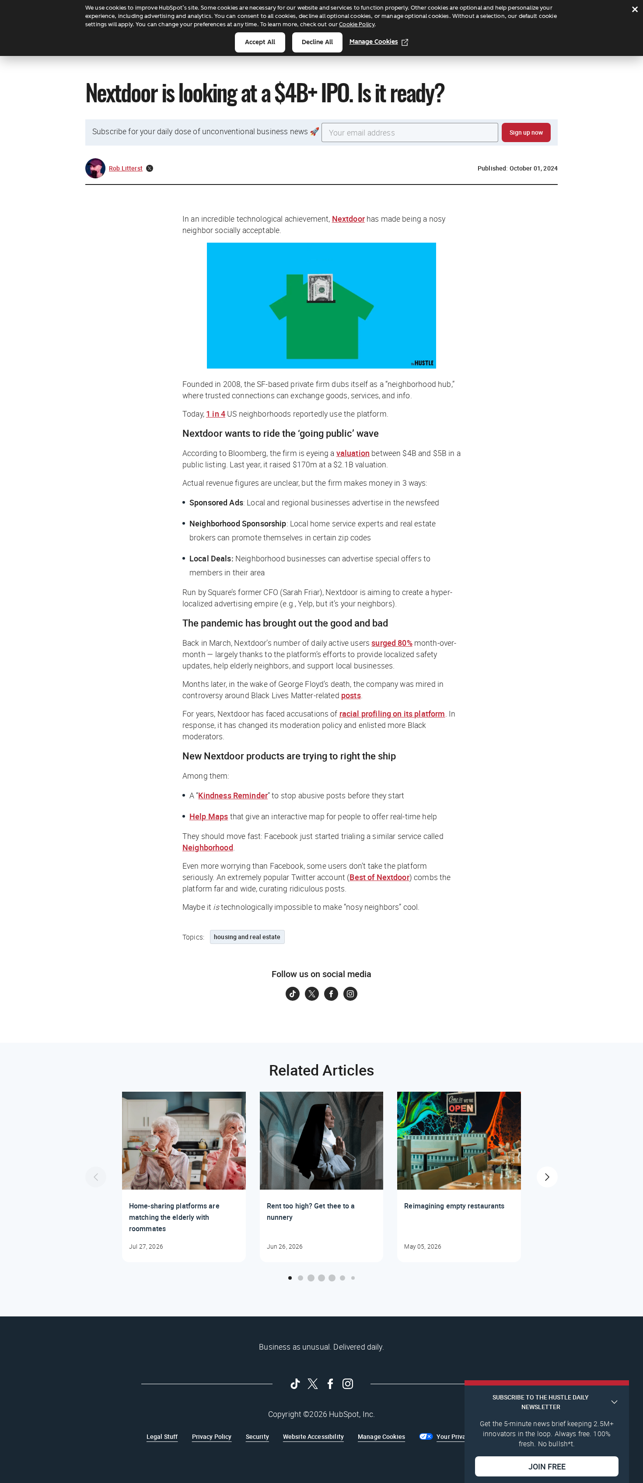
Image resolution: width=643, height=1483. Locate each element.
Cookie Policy (356, 24)
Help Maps (208, 816)
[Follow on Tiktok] (293, 994)
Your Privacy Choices (466, 1436)
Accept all (260, 42)
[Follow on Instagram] (350, 994)
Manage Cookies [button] (381, 1436)
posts (351, 695)
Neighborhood (207, 847)
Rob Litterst (126, 168)
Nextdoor (348, 218)
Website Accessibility (313, 1436)
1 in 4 (215, 413)
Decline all (317, 42)
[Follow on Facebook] (331, 994)
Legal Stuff (162, 1436)
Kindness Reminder (233, 795)
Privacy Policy (212, 1436)
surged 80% (391, 642)
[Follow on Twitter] (312, 994)
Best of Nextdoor (379, 877)
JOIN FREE (547, 1466)
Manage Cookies (373, 41)
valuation (353, 453)
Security (257, 1436)
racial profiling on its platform (392, 713)
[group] (184, 1177)
